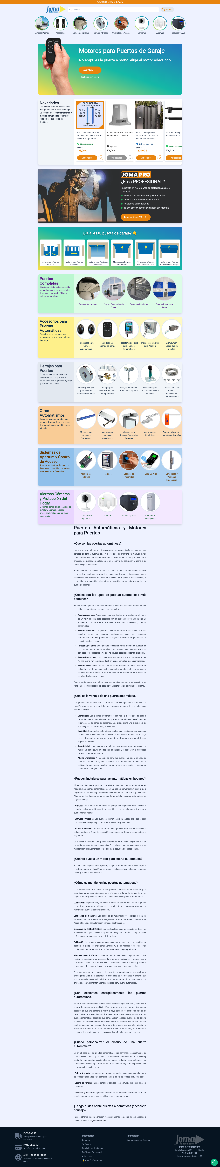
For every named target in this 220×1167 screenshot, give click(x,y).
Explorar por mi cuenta (90, 77)
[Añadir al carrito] (100, 157)
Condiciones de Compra (93, 1148)
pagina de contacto (98, 1120)
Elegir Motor (87, 70)
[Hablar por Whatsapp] (214, 1162)
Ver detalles (87, 158)
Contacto (86, 1140)
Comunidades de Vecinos (138, 1140)
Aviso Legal (87, 1156)
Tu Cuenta (86, 1144)
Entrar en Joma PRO (133, 217)
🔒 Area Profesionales (92, 1160)
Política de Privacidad (92, 1152)
